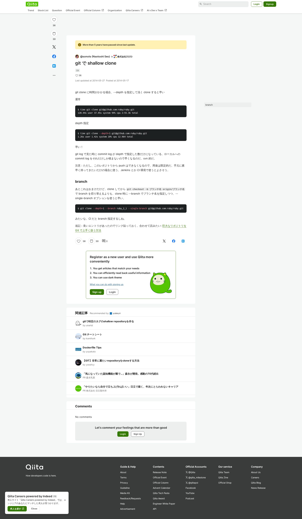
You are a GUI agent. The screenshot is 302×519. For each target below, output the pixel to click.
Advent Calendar (161, 488)
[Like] (54, 19)
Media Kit (125, 493)
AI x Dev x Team (157, 10)
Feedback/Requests (130, 498)
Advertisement (127, 508)
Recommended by (99, 313)
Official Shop (225, 482)
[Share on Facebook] (54, 56)
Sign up (96, 292)
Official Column (94, 10)
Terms (123, 477)
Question (57, 10)
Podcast (190, 498)
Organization (115, 10)
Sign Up (138, 434)
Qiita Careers (134, 10)
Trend (31, 10)
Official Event (73, 10)
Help (122, 503)
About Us (255, 472)
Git (77, 70)
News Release (258, 488)
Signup (270, 4)
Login (257, 4)
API (154, 508)
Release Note (160, 472)
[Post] (54, 47)
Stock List (43, 10)
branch (209, 104)
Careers (255, 477)
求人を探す (17, 508)
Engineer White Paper (164, 503)
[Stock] (54, 33)
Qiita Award (159, 498)
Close (34, 508)
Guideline (125, 488)
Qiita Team (223, 472)
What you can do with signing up (106, 284)
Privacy (124, 482)
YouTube (190, 493)
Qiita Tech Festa (161, 493)
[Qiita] (32, 4)
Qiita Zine (223, 477)
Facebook (191, 488)
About (123, 472)
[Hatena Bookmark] (54, 65)
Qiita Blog (256, 482)
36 (54, 25)
